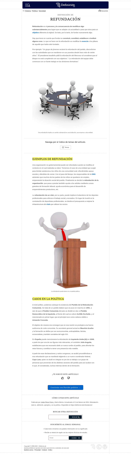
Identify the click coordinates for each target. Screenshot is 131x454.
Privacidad (37, 450)
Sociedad (42, 11)
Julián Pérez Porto (47, 402)
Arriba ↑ (50, 450)
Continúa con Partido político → (65, 387)
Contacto (44, 450)
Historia (28, 11)
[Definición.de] (65, 5)
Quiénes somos (28, 450)
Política (35, 11)
